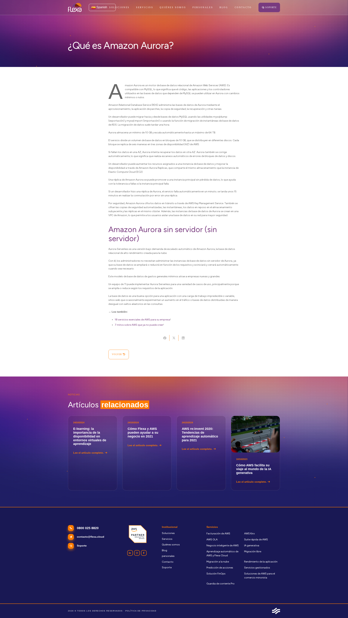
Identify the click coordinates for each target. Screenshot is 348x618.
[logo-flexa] (75, 7)
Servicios (167, 539)
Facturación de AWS (218, 533)
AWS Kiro (249, 533)
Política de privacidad (140, 611)
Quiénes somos (171, 544)
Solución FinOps (215, 573)
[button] (155, 7)
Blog (164, 550)
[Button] (130, 553)
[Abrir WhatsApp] (339, 608)
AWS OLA (212, 539)
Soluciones (168, 533)
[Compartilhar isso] (164, 338)
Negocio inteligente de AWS (222, 545)
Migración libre (252, 551)
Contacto (167, 561)
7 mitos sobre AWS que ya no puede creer (139, 324)
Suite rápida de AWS (256, 539)
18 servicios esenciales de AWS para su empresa (142, 319)
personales (168, 556)
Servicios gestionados (257, 567)
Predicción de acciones (219, 567)
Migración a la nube (217, 561)
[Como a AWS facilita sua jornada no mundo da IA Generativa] (255, 453)
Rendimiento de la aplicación (260, 561)
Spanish (101, 7)
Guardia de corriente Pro (220, 583)
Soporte (167, 567)
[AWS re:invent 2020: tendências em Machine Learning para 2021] (201, 453)
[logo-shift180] (276, 611)
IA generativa (251, 545)
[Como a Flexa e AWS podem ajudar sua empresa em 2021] (147, 453)
